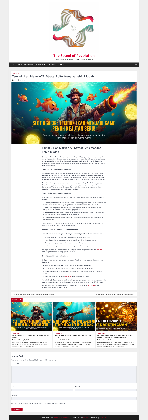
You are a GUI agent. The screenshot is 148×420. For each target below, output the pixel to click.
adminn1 (15, 80)
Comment (15, 364)
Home (14, 64)
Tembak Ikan (40, 64)
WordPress (103, 418)
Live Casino (52, 64)
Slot (20, 64)
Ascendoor (86, 418)
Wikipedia (68, 276)
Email (77, 387)
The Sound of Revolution (74, 56)
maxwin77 (100, 250)
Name (13, 387)
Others (61, 64)
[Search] (136, 64)
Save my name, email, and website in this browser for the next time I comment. (39, 403)
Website (14, 395)
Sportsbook (29, 64)
